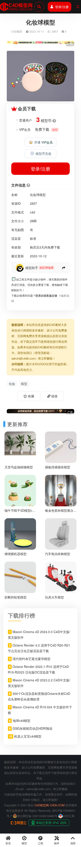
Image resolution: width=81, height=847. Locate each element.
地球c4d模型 (21, 720)
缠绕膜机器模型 (15, 553)
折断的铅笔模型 (15, 597)
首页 (8, 843)
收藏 (30, 396)
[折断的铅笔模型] (20, 576)
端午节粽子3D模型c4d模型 (20, 512)
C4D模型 (16, 31)
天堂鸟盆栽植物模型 (18, 467)
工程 (40, 843)
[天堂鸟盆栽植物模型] (20, 442)
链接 (54, 396)
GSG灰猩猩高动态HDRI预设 (32, 728)
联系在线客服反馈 (46, 295)
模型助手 (31, 267)
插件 (56, 843)
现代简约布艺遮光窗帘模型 (31, 658)
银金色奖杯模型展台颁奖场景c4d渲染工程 (60, 512)
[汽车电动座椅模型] (60, 533)
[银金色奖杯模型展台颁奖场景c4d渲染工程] (60, 490)
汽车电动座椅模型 (57, 553)
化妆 (12, 383)
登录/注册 (62, 6)
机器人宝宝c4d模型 (27, 736)
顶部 (73, 843)
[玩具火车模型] (60, 576)
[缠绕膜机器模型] (20, 533)
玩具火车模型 (54, 597)
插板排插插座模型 (57, 467)
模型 (24, 383)
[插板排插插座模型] (60, 446)
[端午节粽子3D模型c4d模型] (20, 496)
